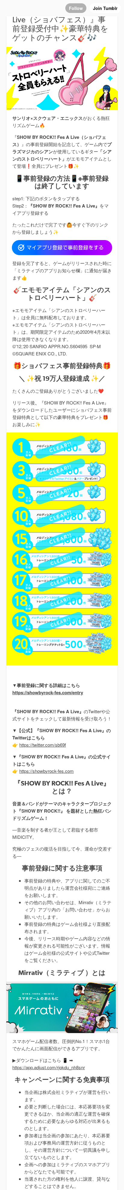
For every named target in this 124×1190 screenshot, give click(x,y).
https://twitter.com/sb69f (42, 745)
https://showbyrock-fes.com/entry (47, 692)
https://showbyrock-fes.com (46, 771)
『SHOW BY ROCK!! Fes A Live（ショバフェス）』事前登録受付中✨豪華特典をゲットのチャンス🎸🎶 (60, 24)
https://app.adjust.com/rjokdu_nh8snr (48, 1067)
